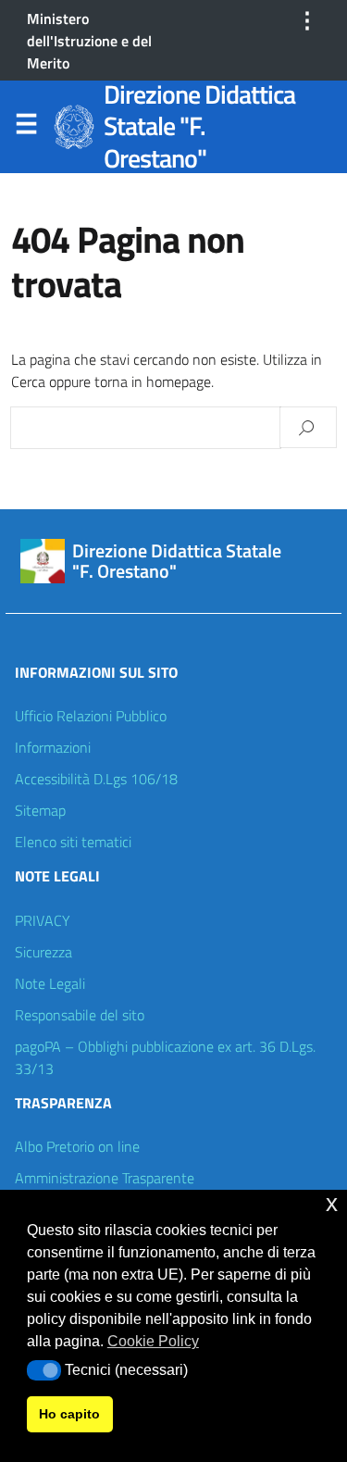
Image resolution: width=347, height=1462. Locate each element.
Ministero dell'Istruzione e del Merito (89, 40)
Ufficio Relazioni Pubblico (91, 716)
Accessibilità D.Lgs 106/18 (96, 779)
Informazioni (53, 747)
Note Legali (50, 983)
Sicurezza (43, 952)
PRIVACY (42, 920)
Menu (26, 128)
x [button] (332, 1203)
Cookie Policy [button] (153, 1341)
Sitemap (40, 810)
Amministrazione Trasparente (104, 1178)
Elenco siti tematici (73, 842)
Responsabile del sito (79, 1015)
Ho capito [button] (69, 1413)
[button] (44, 1370)
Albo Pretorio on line (77, 1146)
